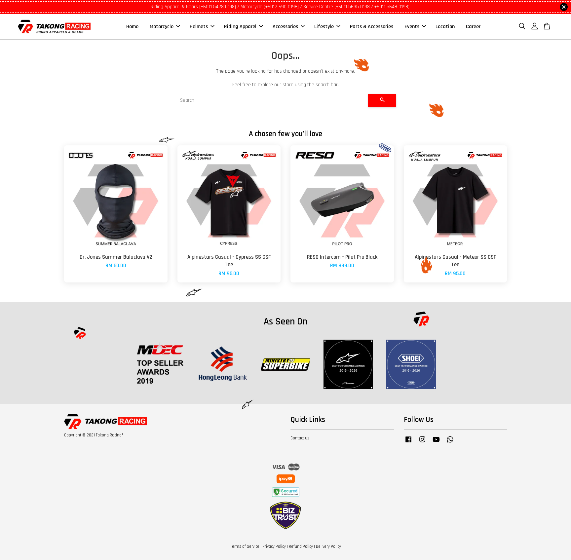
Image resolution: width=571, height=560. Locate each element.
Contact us (299, 438)
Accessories (285, 26)
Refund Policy (301, 546)
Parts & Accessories (371, 26)
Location (445, 26)
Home (132, 26)
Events (411, 26)
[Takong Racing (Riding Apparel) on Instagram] (422, 442)
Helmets (199, 26)
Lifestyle (324, 26)
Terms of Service (244, 546)
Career (473, 26)
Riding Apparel (240, 26)
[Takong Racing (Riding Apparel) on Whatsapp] (450, 442)
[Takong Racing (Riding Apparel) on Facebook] (408, 442)
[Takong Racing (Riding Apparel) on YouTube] (436, 442)
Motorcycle (161, 26)
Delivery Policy (328, 546)
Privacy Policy (274, 546)
